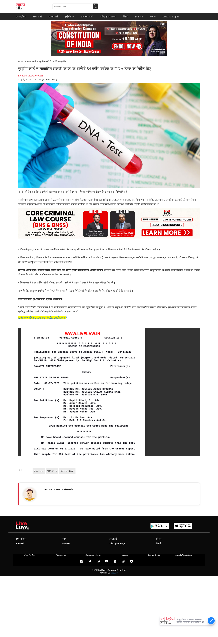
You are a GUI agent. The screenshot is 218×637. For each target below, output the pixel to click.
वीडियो (125, 16)
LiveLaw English (170, 16)
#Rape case (39, 471)
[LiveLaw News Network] (29, 494)
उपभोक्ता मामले (87, 16)
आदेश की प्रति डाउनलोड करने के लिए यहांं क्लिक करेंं (42, 317)
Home (21, 61)
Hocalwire (114, 573)
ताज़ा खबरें (31, 61)
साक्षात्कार (66, 543)
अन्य (152, 16)
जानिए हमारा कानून (108, 16)
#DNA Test (52, 471)
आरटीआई (113, 539)
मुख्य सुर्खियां (21, 16)
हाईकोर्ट (68, 16)
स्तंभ (64, 539)
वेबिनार (159, 539)
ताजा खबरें (37, 16)
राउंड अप (139, 16)
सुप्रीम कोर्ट (53, 16)
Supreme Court (67, 471)
